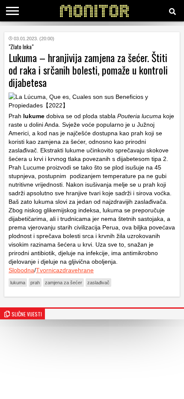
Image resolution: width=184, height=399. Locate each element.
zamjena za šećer (63, 282)
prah (35, 282)
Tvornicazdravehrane (65, 270)
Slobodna (21, 270)
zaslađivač (98, 282)
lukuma (17, 282)
